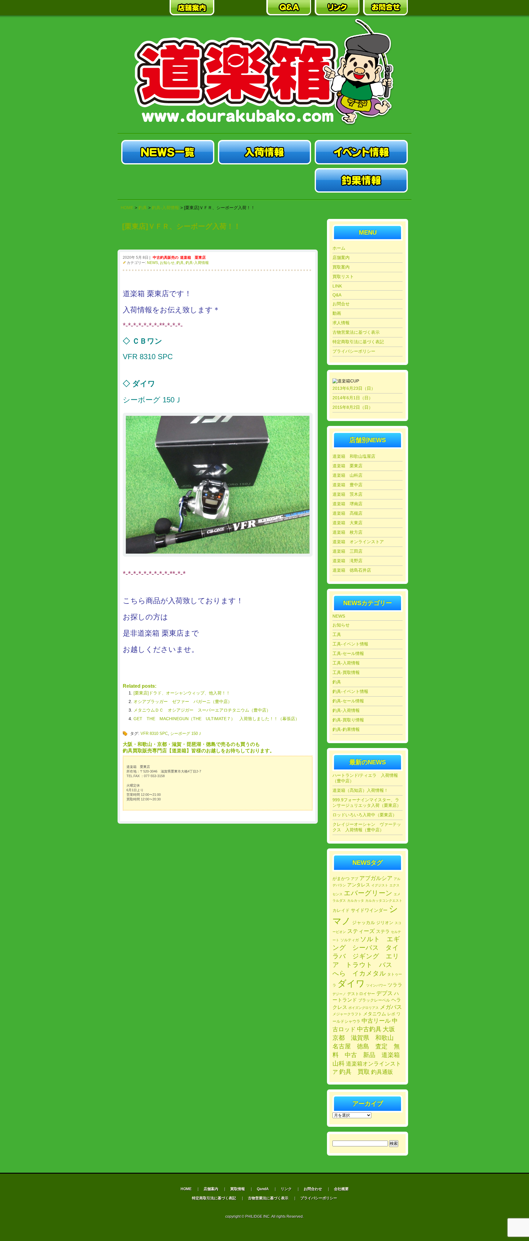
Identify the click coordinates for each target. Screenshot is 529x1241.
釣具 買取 (354, 1071)
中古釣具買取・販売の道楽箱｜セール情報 (167, 180)
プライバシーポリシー (353, 351)
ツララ (395, 984)
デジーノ (339, 994)
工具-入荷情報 (346, 662)
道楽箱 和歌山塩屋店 (353, 456)
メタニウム (374, 1013)
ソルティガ (349, 940)
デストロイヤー (361, 993)
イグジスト (379, 885)
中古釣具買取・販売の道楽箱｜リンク (337, 7)
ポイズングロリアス (363, 1008)
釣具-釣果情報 (346, 729)
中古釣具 (369, 1029)
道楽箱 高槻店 (347, 513)
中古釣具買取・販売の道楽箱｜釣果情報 (361, 180)
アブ (354, 879)
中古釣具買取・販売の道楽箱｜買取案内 (240, 7)
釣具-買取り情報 (348, 719)
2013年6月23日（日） (353, 388)
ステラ (383, 931)
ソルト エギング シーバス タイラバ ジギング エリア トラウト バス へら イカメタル (366, 956)
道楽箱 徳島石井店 (351, 570)
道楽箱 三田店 (347, 551)
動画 (336, 313)
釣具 (180, 263)
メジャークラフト (347, 1014)
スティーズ (361, 931)
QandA (263, 1189)
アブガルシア (375, 878)
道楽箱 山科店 (347, 475)
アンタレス (358, 884)
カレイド (341, 910)
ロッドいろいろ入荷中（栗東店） (364, 814)
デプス (384, 993)
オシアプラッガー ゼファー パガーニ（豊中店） (182, 701)
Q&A (336, 294)
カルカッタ (355, 900)
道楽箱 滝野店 (347, 560)
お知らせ (167, 263)
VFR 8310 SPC (154, 733)
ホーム (338, 248)
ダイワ (351, 983)
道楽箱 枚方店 (347, 532)
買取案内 (341, 267)
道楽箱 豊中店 (347, 484)
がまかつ (341, 878)
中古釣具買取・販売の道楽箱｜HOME (143, 7)
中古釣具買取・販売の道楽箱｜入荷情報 (264, 152)
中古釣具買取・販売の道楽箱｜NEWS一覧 (167, 152)
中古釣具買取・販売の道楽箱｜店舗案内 (192, 7)
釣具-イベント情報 (350, 691)
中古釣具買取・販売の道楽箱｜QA (288, 7)
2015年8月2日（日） (352, 407)
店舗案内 (341, 257)
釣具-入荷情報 (197, 263)
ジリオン (384, 922)
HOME (127, 207)
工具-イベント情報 (350, 643)
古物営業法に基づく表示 (356, 332)
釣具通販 (382, 1072)
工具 (336, 634)
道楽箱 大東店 (347, 522)
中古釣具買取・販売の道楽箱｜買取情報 (264, 180)
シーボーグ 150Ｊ (186, 733)
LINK (337, 286)
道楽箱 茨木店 (347, 494)
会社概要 (341, 1189)
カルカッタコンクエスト (383, 900)
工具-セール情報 (348, 653)
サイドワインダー (369, 910)
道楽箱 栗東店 (193, 257)
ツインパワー (376, 985)
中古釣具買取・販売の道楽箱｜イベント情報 (361, 152)
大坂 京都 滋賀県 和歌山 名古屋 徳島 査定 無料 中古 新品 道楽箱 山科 (369, 1046)
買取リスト (343, 276)
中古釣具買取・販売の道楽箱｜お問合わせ (385, 7)
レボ (391, 1014)
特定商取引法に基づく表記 (358, 341)
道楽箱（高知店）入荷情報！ (360, 790)
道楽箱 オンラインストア (358, 541)
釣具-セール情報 (348, 700)
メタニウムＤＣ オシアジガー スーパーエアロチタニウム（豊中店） (202, 710)
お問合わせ (313, 1189)
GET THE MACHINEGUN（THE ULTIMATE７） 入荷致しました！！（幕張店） (216, 718)
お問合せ (341, 303)
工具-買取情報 (346, 672)
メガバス (391, 1007)
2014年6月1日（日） (352, 397)
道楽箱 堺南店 (347, 503)
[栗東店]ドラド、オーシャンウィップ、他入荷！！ (181, 692)
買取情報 (237, 1189)
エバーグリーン (368, 893)
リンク (286, 1189)
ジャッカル (363, 922)
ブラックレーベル (374, 1000)
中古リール (376, 1020)
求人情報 (341, 322)
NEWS (152, 263)
